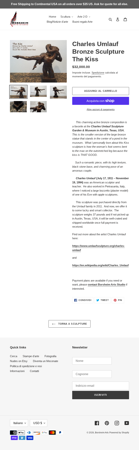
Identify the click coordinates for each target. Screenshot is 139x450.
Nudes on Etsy (19, 361)
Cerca (13, 356)
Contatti (34, 371)
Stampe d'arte (31, 356)
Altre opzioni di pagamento (101, 109)
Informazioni (17, 371)
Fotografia (50, 356)
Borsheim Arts (102, 432)
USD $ (37, 423)
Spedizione (98, 72)
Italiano (18, 423)
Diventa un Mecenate (45, 361)
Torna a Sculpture (72, 323)
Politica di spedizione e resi (26, 366)
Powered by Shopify (119, 432)
